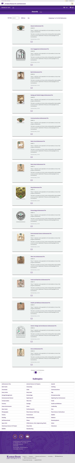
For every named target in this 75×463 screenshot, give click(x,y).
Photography (5, 412)
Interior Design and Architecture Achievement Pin (43, 326)
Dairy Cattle (5, 392)
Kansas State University (5, 0)
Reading (4, 417)
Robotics (53, 417)
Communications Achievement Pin (39, 118)
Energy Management (7, 395)
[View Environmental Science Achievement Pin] (20, 237)
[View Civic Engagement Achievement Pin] (20, 54)
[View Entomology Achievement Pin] (20, 216)
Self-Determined (6, 420)
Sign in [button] (67, 0)
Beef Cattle (4, 386)
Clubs (28, 389)
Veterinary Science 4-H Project (9, 426)
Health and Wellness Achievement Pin (40, 302)
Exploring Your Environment (58, 398)
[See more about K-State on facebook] (16, 437)
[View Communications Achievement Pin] (20, 120)
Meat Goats (5, 409)
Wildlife (4, 428)
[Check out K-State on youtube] (29, 437)
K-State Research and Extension (15, 4)
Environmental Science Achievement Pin (41, 233)
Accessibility (50, 456)
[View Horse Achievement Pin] (20, 352)
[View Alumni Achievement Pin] (20, 27)
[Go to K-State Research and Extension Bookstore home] (2, 3)
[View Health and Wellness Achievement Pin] (20, 306)
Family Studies (5, 400)
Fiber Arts (29, 400)
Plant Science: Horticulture (58, 412)
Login (72, 7)
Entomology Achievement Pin (38, 210)
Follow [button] (41, 12)
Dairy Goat (29, 392)
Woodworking (30, 428)
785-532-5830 (16, 447)
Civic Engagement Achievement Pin (40, 49)
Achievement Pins (6, 384)
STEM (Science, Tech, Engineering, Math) (36, 423)
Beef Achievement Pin (36, 72)
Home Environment (7, 406)
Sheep (28, 420)
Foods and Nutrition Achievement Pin (40, 279)
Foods (52, 400)
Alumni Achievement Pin (37, 26)
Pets (52, 409)
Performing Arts (30, 409)
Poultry (3, 414)
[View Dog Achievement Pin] (20, 193)
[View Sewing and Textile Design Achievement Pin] (20, 99)
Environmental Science (7, 398)
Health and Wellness (56, 403)
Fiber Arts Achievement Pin (38, 256)
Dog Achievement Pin (36, 187)
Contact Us (25, 456)
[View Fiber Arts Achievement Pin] (20, 260)
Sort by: (9, 18)
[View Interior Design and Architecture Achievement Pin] (20, 331)
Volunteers (54, 426)
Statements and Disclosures (40, 456)
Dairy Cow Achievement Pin (38, 141)
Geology (28, 403)
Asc (28, 18)
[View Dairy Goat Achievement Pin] (20, 167)
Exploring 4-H (30, 398)
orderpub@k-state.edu (18, 449)
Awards (53, 384)
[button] (8, 7)
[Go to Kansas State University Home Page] (14, 457)
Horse (28, 406)
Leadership (54, 406)
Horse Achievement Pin (37, 349)
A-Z (71, 0)
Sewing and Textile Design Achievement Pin (42, 95)
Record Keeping (30, 417)
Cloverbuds (4, 389)
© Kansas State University (27, 460)
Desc (24, 18)
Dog (52, 392)
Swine (52, 423)
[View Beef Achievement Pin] (20, 75)
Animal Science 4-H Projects (33, 384)
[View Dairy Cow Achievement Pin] (20, 145)
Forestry (4, 403)
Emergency (31, 456)
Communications (55, 389)
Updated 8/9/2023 (38, 460)
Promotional (30, 414)
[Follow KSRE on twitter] (22, 437)
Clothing (53, 386)
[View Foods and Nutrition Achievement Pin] (20, 283)
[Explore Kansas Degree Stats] (59, 456)
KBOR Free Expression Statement (30, 458)
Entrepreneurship (55, 395)
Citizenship (29, 386)
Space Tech (4, 423)
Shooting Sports (55, 420)
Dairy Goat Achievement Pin (38, 164)
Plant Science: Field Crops (33, 412)
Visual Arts (29, 426)
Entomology (29, 395)
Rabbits (53, 414)
